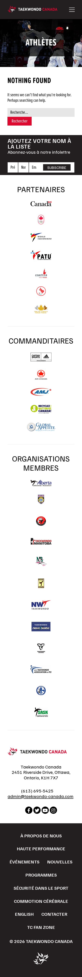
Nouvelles (59, 861)
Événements (24, 861)
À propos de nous (41, 835)
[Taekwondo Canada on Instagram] (53, 810)
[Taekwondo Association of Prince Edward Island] (41, 669)
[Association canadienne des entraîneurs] (41, 276)
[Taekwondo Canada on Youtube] (45, 810)
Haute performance (41, 848)
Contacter (54, 914)
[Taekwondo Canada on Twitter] (37, 810)
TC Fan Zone (41, 927)
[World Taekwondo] (41, 240)
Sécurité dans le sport (41, 888)
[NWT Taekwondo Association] (41, 605)
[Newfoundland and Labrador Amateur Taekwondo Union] (41, 583)
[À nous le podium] (41, 312)
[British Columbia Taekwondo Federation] (41, 499)
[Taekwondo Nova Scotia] (41, 626)
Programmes (41, 875)
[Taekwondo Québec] (41, 690)
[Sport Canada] (41, 204)
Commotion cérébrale (41, 901)
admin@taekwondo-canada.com (40, 796)
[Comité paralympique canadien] (41, 294)
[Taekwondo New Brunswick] (41, 561)
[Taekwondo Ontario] (41, 648)
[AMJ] (41, 394)
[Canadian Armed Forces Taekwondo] (41, 521)
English (24, 914)
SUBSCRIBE (56, 167)
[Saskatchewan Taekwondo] (41, 712)
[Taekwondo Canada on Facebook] (28, 810)
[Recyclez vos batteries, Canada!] (41, 412)
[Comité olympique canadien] (41, 222)
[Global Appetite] (41, 430)
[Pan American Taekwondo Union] (41, 258)
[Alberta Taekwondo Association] (41, 484)
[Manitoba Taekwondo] (41, 541)
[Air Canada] (41, 377)
